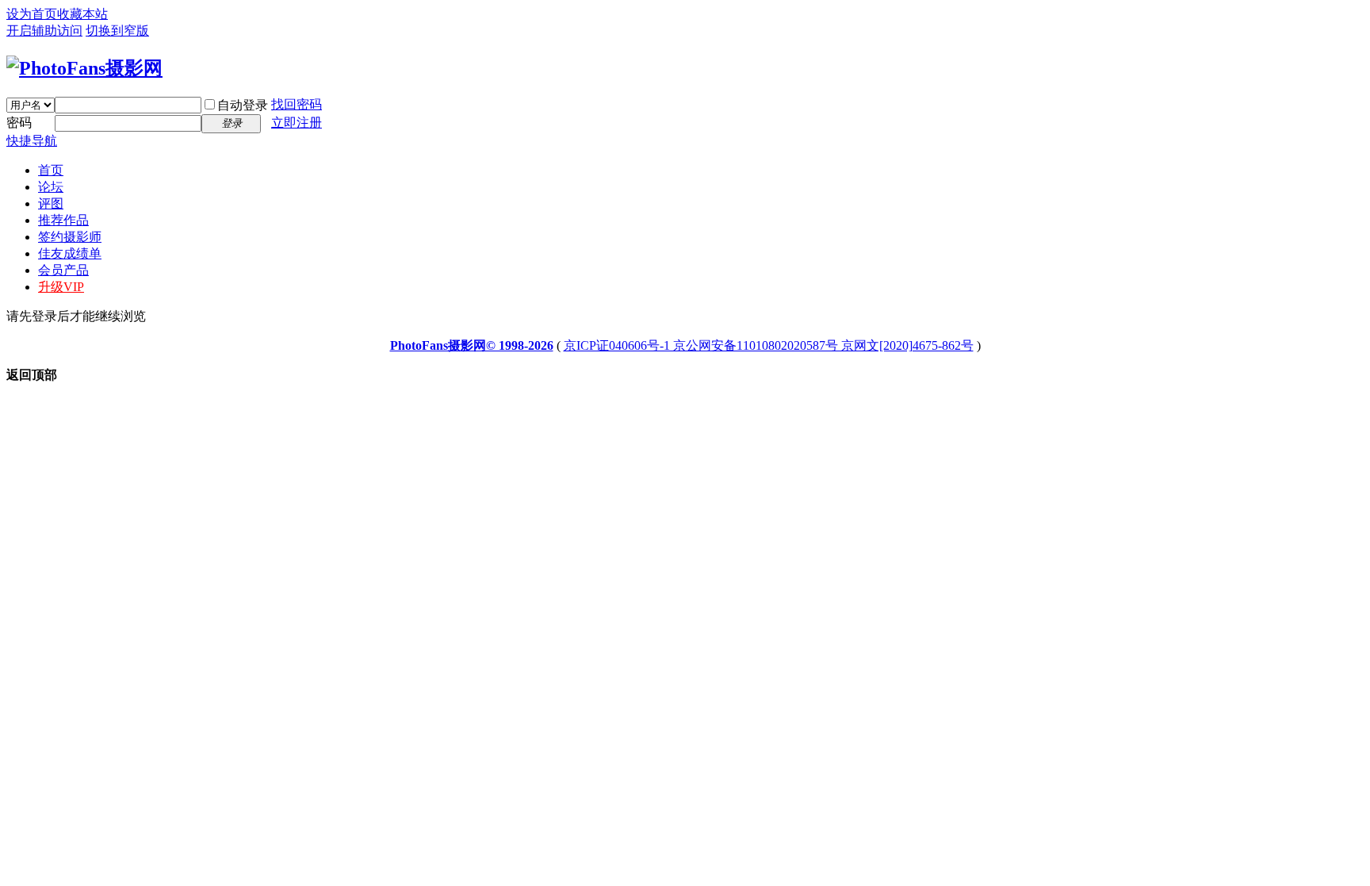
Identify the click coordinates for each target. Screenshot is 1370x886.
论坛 (50, 187)
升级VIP (61, 286)
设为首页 (31, 14)
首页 (50, 170)
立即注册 (296, 122)
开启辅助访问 (44, 30)
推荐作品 (63, 220)
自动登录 (242, 105)
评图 (50, 203)
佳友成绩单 (69, 253)
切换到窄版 (117, 30)
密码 (19, 122)
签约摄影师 (69, 237)
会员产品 (63, 270)
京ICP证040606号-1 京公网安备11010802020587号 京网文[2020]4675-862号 (769, 345)
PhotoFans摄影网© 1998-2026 (471, 345)
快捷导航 (31, 141)
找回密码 (296, 104)
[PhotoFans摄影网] (84, 68)
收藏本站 (82, 14)
